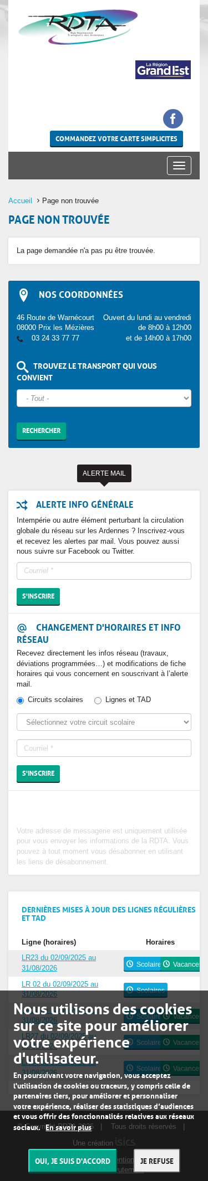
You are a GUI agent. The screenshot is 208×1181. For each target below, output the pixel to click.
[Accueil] (78, 27)
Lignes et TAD (128, 699)
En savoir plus (68, 1126)
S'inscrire (38, 595)
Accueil (20, 201)
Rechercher (41, 430)
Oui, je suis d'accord (72, 1160)
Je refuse (157, 1160)
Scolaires (150, 964)
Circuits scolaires (55, 699)
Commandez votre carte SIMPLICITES (116, 138)
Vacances (187, 964)
